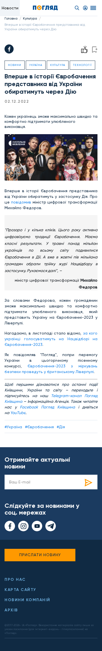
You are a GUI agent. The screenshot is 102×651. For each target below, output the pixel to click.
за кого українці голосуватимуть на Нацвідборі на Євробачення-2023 (51, 339)
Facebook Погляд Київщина (47, 407)
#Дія (61, 427)
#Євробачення (39, 427)
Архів (11, 610)
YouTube (18, 412)
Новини (14, 65)
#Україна (13, 427)
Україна (35, 65)
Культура (30, 18)
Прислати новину (40, 555)
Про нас (15, 579)
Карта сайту (20, 589)
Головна (11, 18)
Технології (82, 65)
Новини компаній (27, 600)
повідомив (21, 202)
